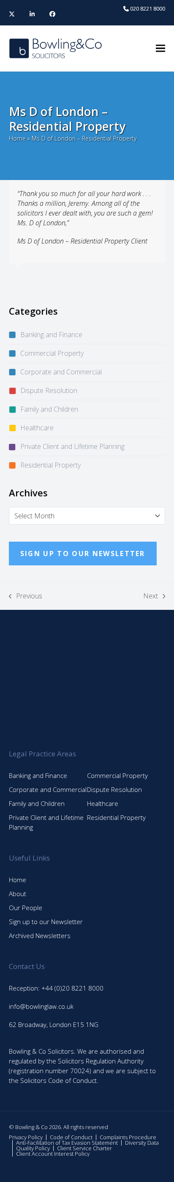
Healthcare (37, 427)
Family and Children (49, 409)
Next (150, 596)
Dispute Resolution (48, 390)
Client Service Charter (84, 1148)
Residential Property (50, 465)
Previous (26, 596)
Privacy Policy (26, 1137)
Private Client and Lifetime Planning (72, 446)
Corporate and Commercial (61, 371)
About (17, 893)
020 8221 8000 (147, 8)
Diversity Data (142, 1142)
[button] (160, 48)
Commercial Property (52, 353)
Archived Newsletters (40, 935)
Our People (25, 907)
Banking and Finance (51, 334)
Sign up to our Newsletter (46, 921)
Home (17, 138)
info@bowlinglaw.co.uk (41, 1006)
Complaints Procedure (128, 1137)
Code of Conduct (71, 1137)
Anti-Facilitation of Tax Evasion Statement (67, 1142)
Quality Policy (33, 1148)
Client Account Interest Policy (53, 1153)
